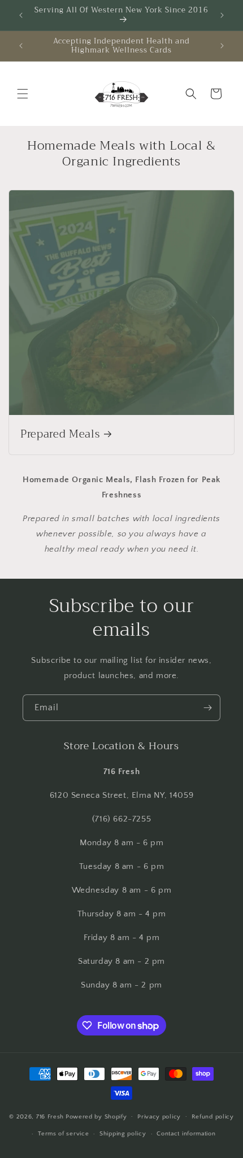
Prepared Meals (59, 435)
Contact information (186, 1133)
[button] (22, 93)
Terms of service (63, 1133)
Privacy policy (159, 1116)
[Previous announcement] (20, 15)
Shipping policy (122, 1133)
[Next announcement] (222, 15)
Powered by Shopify (96, 1116)
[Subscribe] (207, 707)
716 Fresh (50, 1116)
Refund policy (213, 1116)
